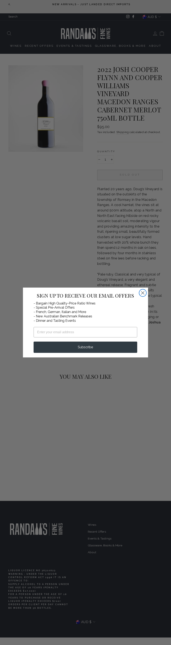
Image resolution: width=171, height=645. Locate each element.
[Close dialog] (142, 293)
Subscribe (85, 347)
